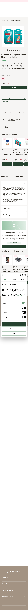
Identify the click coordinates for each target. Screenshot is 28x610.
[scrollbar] (13, 170)
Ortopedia (7, 19)
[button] (14, 583)
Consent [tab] (5, 279)
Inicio (2, 19)
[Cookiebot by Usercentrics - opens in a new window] (20, 275)
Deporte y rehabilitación (15, 19)
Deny (14, 333)
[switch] (24, 308)
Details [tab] (14, 279)
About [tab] (23, 279)
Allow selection (14, 328)
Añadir (7, 164)
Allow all (14, 323)
